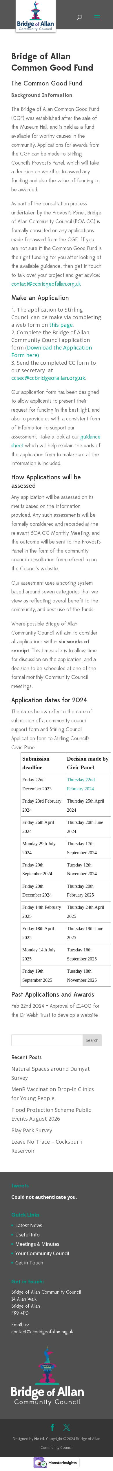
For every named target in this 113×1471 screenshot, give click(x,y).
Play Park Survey (31, 1130)
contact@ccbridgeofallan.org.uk (46, 284)
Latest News (28, 1225)
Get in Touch (29, 1262)
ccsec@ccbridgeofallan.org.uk (48, 377)
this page (61, 324)
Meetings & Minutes (37, 1244)
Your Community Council (42, 1253)
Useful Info (27, 1234)
